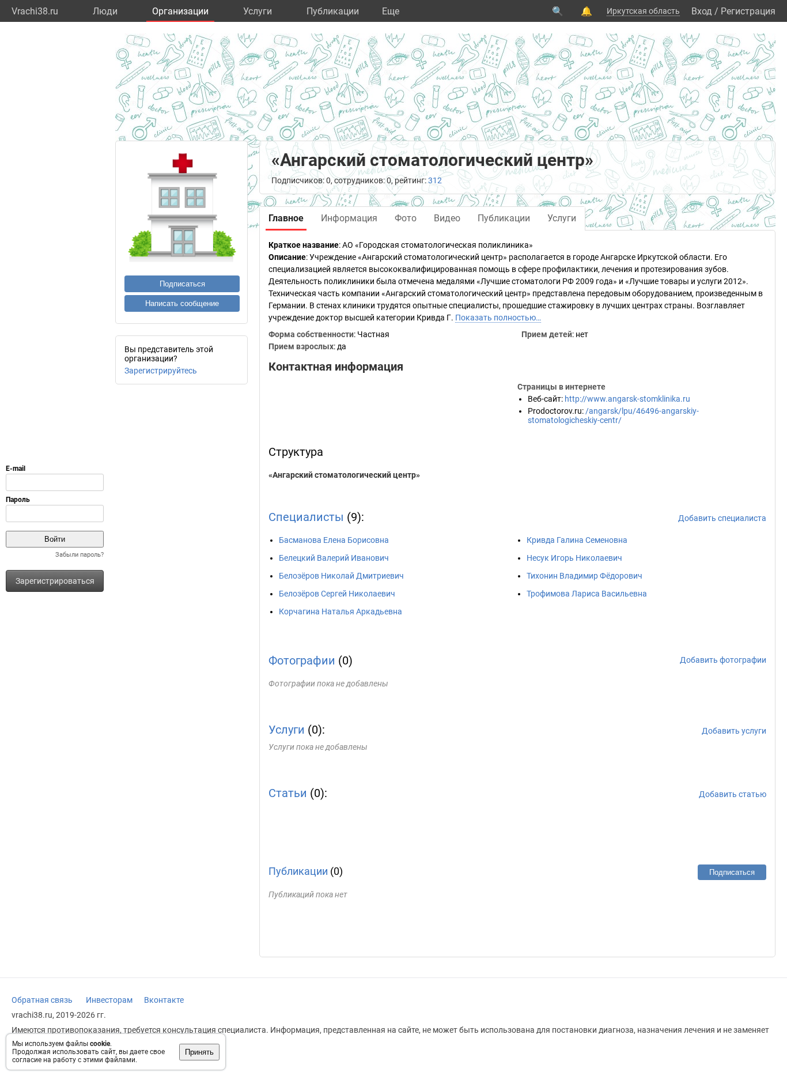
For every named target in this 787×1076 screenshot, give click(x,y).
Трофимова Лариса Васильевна (587, 593)
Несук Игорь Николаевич (574, 557)
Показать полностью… (498, 317)
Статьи (287, 793)
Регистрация (748, 11)
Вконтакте (164, 1000)
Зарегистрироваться (55, 581)
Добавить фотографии (723, 660)
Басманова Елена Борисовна (334, 540)
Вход (701, 11)
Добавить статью (732, 794)
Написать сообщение (182, 303)
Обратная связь (42, 1000)
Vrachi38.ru (35, 11)
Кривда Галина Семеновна (577, 540)
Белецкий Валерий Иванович (334, 557)
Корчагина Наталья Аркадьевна (340, 611)
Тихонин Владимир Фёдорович (584, 575)
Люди (105, 11)
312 (435, 180)
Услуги (257, 11)
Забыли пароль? (79, 554)
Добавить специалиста (722, 518)
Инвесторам (109, 1000)
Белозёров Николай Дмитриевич (341, 575)
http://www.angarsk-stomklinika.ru (627, 398)
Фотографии (301, 660)
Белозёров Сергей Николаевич (337, 593)
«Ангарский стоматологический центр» (344, 475)
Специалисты (306, 517)
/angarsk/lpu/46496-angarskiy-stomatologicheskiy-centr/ (613, 415)
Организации (180, 11)
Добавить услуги (734, 730)
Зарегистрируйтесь (160, 370)
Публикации (333, 11)
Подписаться (182, 284)
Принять (199, 1052)
